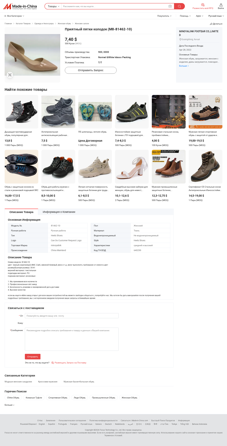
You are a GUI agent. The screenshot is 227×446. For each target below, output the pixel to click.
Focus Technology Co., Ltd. (111, 430)
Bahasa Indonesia (199, 424)
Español (51, 424)
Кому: (20, 322)
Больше (183, 65)
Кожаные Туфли (34, 397)
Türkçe (174, 424)
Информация (184, 420)
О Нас (40, 420)
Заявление (50, 420)
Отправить (32, 356)
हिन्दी (155, 424)
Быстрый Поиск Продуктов (163, 420)
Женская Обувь (129, 397)
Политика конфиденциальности (103, 420)
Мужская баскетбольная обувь (79, 381)
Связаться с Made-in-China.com (134, 420)
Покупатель (163, 15)
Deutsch (108, 424)
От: (21, 315)
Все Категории (14, 15)
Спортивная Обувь (57, 397)
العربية (130, 424)
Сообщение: (16, 330)
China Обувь (13, 397)
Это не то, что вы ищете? (37, 362)
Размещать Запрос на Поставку (68, 362)
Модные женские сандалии (18, 381)
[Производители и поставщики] (20, 6)
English (42, 424)
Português (62, 424)
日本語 (148, 424)
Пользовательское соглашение (72, 420)
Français (73, 424)
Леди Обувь (80, 397)
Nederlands (120, 424)
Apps (198, 15)
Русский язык (86, 424)
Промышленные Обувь (103, 397)
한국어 (139, 424)
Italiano (98, 424)
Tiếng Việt (184, 424)
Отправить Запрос (90, 70)
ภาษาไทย (164, 424)
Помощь (184, 15)
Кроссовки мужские (47, 381)
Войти (221, 8)
